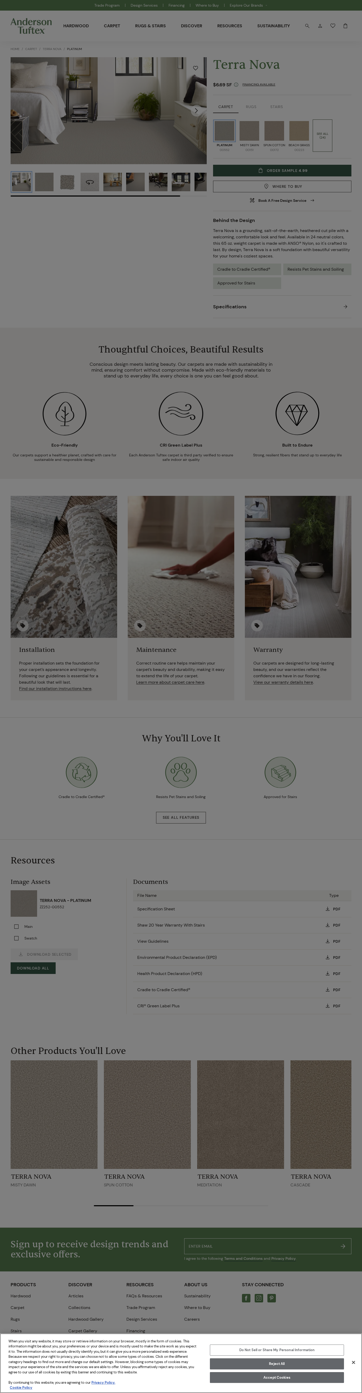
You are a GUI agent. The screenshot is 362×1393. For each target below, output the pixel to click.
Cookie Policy (21, 1387)
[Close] (353, 1362)
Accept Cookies (276, 1377)
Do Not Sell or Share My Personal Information (277, 1350)
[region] (181, 1363)
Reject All (277, 1363)
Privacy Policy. (103, 1382)
